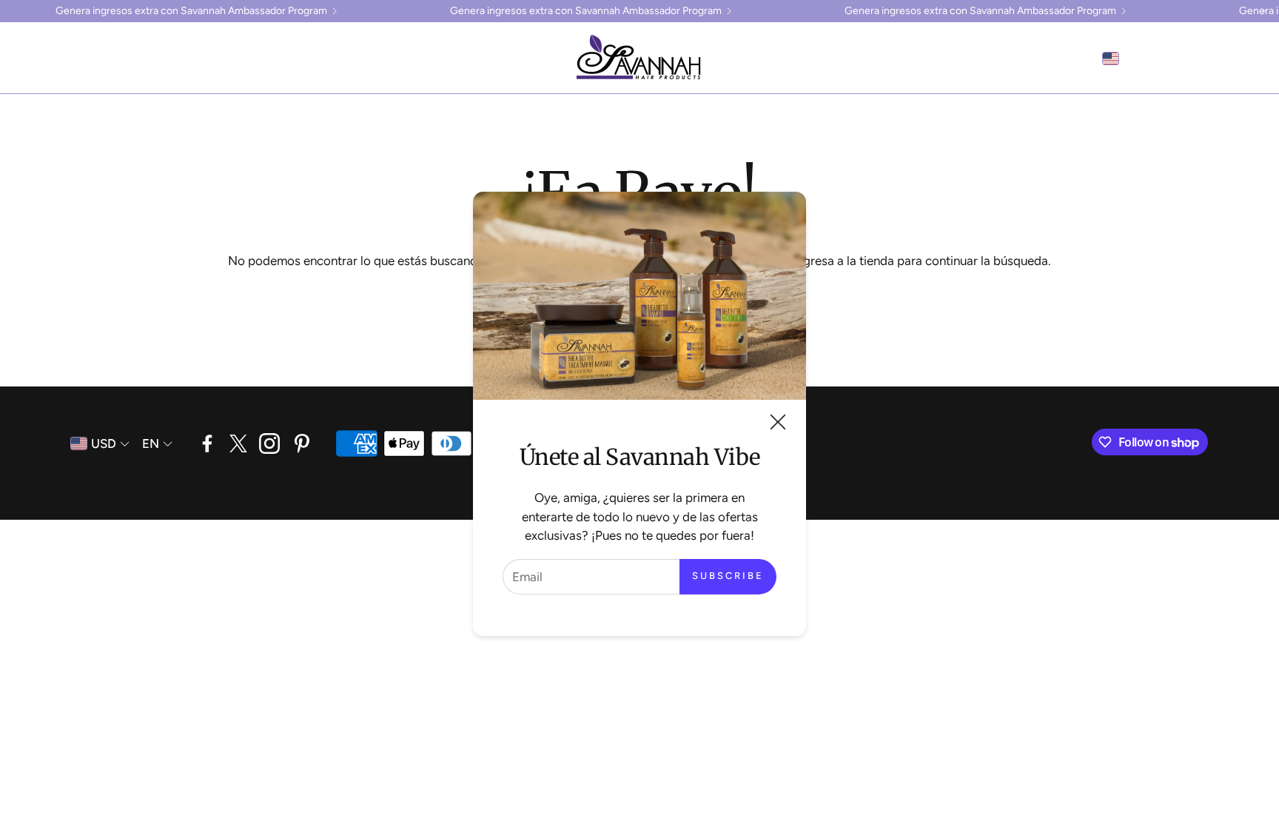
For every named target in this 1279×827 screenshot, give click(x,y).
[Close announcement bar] (1264, 11)
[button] (34, 58)
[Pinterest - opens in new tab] (302, 443)
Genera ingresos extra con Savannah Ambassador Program (191, 11)
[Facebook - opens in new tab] (207, 443)
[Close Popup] (778, 425)
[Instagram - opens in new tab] (269, 443)
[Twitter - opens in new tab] (238, 443)
